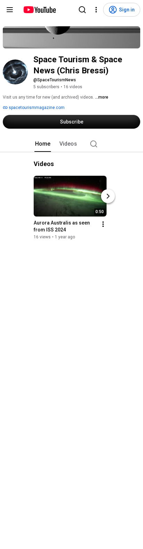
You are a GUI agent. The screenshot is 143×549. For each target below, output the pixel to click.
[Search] (82, 10)
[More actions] (103, 224)
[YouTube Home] (39, 9)
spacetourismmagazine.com (36, 107)
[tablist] (71, 144)
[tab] (42, 144)
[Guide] (10, 10)
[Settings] (96, 10)
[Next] (108, 196)
